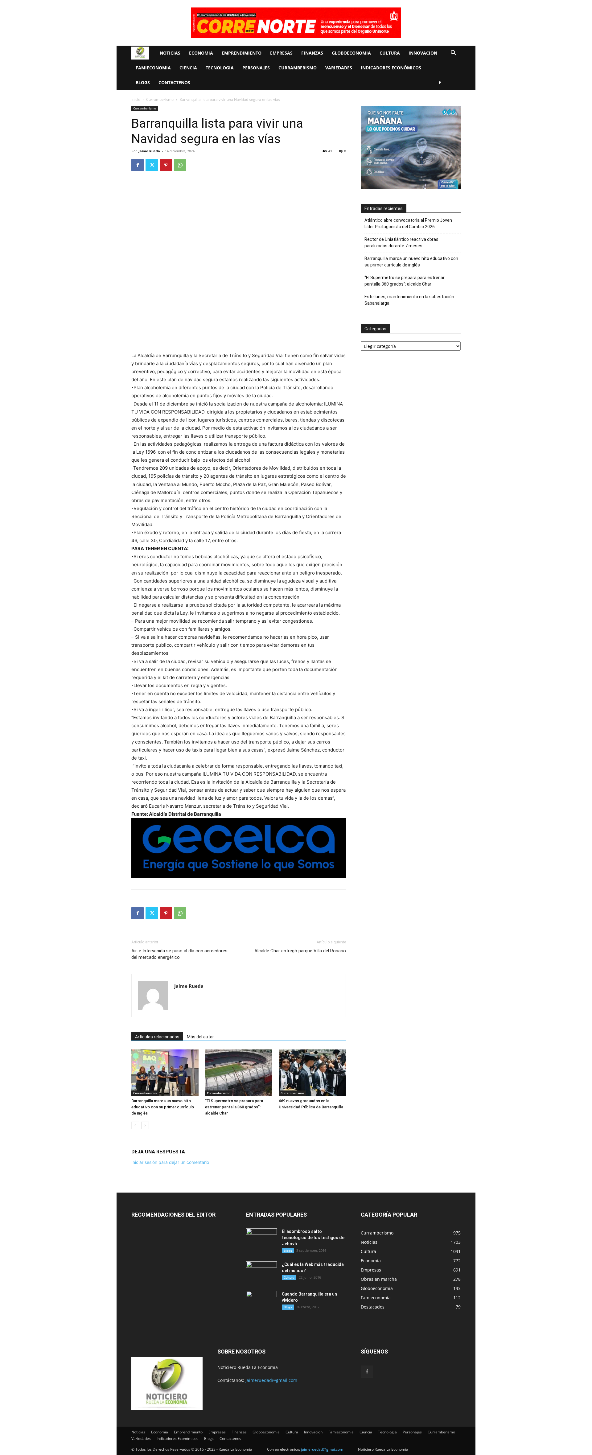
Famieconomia (153, 68)
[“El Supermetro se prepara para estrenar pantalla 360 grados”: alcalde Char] (238, 1072)
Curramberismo (297, 68)
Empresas (281, 53)
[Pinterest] (166, 165)
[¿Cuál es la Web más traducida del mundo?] (261, 1272)
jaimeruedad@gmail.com (271, 1380)
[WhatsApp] (180, 165)
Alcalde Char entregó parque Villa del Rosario (300, 951)
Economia (201, 53)
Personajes (256, 68)
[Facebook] (439, 82)
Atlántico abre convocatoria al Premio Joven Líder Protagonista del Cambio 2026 (408, 223)
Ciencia (188, 68)
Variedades (338, 68)
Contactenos (174, 82)
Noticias (170, 53)
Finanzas (312, 53)
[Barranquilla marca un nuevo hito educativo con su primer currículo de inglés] (165, 1072)
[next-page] (145, 1125)
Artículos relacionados (157, 1036)
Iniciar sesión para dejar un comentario (170, 1162)
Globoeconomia (351, 53)
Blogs (143, 82)
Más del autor (200, 1036)
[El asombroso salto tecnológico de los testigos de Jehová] (261, 1239)
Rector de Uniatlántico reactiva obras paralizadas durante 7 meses (401, 242)
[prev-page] (135, 1125)
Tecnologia (220, 68)
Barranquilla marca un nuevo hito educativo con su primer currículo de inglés (162, 1106)
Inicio (135, 99)
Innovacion (423, 53)
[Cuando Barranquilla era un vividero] (261, 1302)
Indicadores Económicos (391, 68)
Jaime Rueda (149, 151)
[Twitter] (152, 165)
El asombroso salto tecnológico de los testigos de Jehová (313, 1237)
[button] (453, 53)
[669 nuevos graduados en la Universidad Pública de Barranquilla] (312, 1072)
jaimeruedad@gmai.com (322, 1449)
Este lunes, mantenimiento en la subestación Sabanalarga (409, 300)
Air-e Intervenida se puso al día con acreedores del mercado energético (179, 954)
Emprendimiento (241, 53)
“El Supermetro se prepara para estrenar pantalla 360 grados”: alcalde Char (234, 1106)
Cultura (390, 53)
